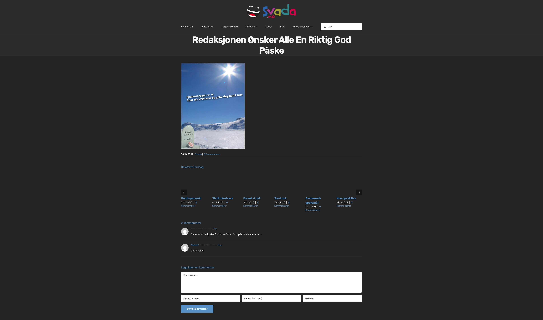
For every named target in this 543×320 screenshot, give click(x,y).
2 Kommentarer (212, 154)
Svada (198, 154)
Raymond (195, 245)
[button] (184, 192)
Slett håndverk (222, 198)
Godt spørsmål (191, 198)
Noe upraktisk (346, 198)
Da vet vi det (251, 198)
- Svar (214, 229)
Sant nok (280, 198)
